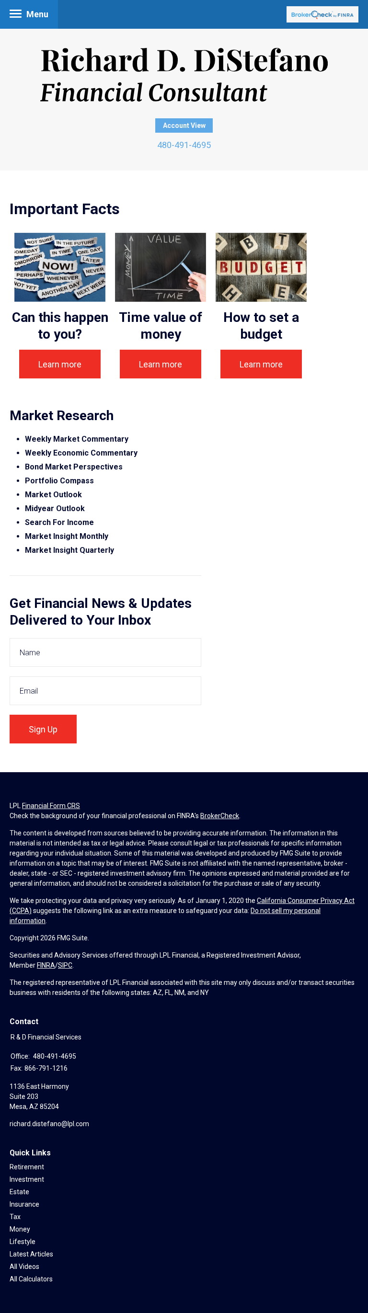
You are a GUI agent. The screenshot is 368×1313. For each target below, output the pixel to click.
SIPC (65, 965)
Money (20, 1229)
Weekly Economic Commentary (81, 452)
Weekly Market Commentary (77, 439)
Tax (15, 1217)
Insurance (24, 1204)
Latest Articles (31, 1254)
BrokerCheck (219, 816)
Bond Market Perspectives (74, 466)
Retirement (27, 1167)
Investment (27, 1179)
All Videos (24, 1266)
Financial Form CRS (51, 806)
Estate (19, 1192)
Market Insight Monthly (66, 536)
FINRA (46, 965)
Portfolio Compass (59, 480)
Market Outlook (53, 494)
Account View (184, 125)
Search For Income (59, 522)
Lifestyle (22, 1241)
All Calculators (31, 1279)
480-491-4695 (184, 145)
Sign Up (43, 729)
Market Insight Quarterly (69, 550)
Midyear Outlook (55, 508)
